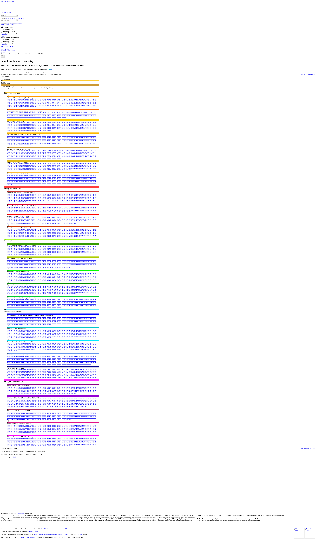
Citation (3, 52)
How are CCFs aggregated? (308, 74)
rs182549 (8, 18)
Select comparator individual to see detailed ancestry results (28, 88)
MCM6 (11, 23)
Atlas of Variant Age (6, 12)
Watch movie (4, 34)
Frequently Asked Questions (8, 50)
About (2, 47)
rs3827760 (14, 18)
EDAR (16, 23)
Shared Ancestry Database (7, 24)
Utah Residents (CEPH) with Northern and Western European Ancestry (30, 315)
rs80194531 (21, 18)
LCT (7, 23)
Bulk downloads (5, 49)
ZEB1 (20, 23)
